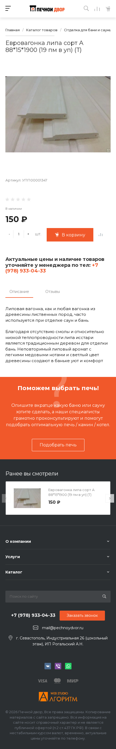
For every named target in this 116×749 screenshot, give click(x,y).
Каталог (13, 572)
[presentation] (6, 498)
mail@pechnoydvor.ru (62, 627)
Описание (19, 291)
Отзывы (52, 291)
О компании (18, 541)
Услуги (12, 556)
